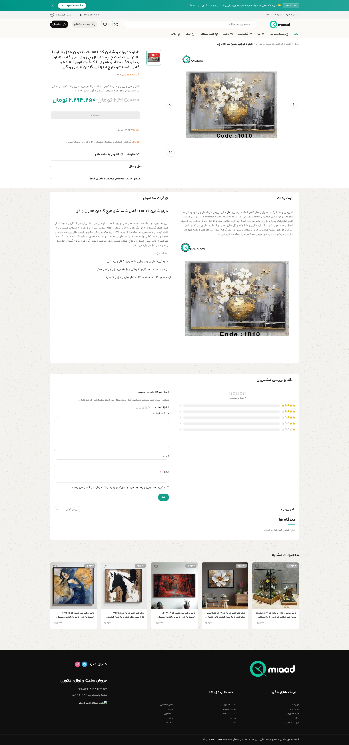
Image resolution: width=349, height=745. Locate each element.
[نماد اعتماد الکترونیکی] (92, 703)
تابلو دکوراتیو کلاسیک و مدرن (273, 44)
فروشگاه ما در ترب (290, 723)
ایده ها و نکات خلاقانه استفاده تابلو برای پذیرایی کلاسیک (138, 277)
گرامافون (168, 714)
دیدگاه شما (161, 414)
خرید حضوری (293, 714)
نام (165, 456)
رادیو (170, 709)
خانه (296, 44)
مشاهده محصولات (74, 5)
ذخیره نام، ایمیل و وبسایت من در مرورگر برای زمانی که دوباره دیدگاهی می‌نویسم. (118, 487)
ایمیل (164, 472)
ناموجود (95, 115)
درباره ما (295, 704)
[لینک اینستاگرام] (77, 664)
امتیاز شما (162, 407)
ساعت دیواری (229, 704)
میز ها (233, 718)
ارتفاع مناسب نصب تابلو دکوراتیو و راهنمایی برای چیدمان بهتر (132, 269)
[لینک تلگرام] (84, 664)
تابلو (229, 212)
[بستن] (52, 5)
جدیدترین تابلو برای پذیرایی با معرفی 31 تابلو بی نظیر (137, 261)
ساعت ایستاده (229, 714)
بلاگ (297, 718)
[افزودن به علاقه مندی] (256, 566)
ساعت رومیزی (229, 709)
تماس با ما (294, 709)
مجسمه (169, 723)
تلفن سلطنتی (166, 704)
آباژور (234, 723)
